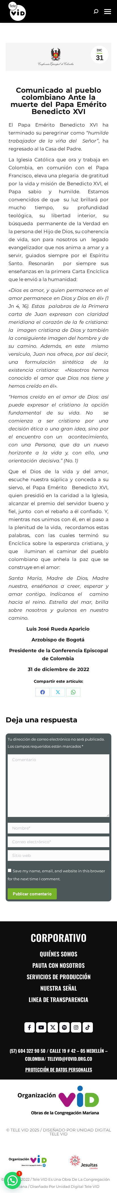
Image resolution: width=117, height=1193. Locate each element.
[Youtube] (41, 1027)
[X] (58, 692)
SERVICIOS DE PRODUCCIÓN (59, 976)
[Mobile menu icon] (107, 11)
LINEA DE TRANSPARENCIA (58, 999)
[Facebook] (42, 692)
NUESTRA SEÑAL (58, 988)
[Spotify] (64, 1027)
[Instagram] (76, 1027)
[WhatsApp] (73, 692)
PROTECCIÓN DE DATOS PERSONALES (58, 1069)
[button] (12, 1180)
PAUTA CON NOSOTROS (58, 965)
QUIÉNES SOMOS (58, 954)
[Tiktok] (88, 1027)
